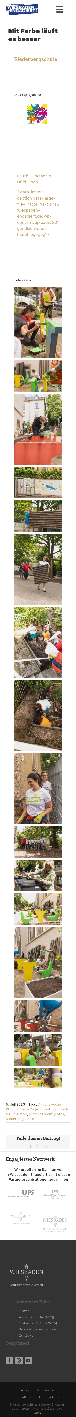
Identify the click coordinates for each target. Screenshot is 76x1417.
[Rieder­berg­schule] (38, 107)
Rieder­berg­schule (35, 59)
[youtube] (28, 1360)
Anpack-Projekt (28, 1109)
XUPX (38, 1412)
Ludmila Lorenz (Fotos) (47, 1114)
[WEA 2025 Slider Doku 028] (22, 5)
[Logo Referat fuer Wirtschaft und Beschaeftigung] (55, 1213)
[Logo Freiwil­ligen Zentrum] (55, 1186)
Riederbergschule (20, 1119)
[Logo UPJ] (21, 1186)
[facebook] (9, 1360)
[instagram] (19, 1360)
